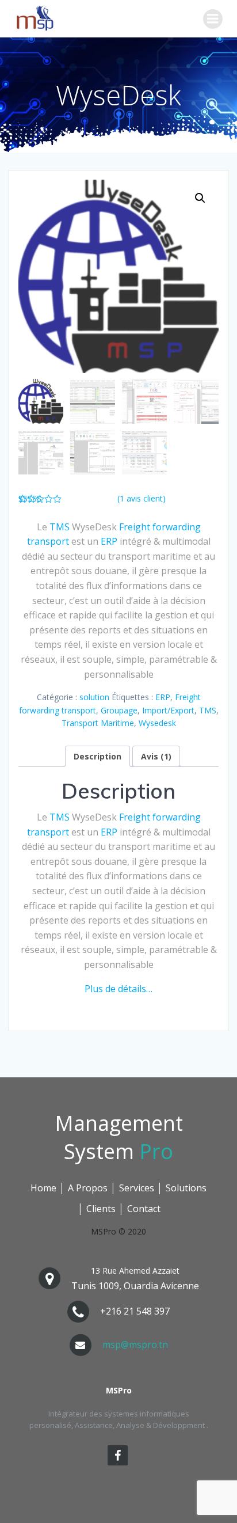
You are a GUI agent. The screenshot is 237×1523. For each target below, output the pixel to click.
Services (136, 1188)
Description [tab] (97, 756)
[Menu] (213, 19)
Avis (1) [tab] (156, 756)
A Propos (88, 1188)
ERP (109, 541)
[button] (200, 198)
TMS (59, 527)
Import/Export (168, 710)
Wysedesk (157, 722)
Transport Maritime (98, 722)
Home (43, 1188)
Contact (143, 1208)
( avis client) (141, 498)
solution (94, 697)
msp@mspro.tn (135, 1344)
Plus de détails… (118, 988)
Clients (101, 1208)
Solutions (186, 1188)
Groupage (119, 710)
